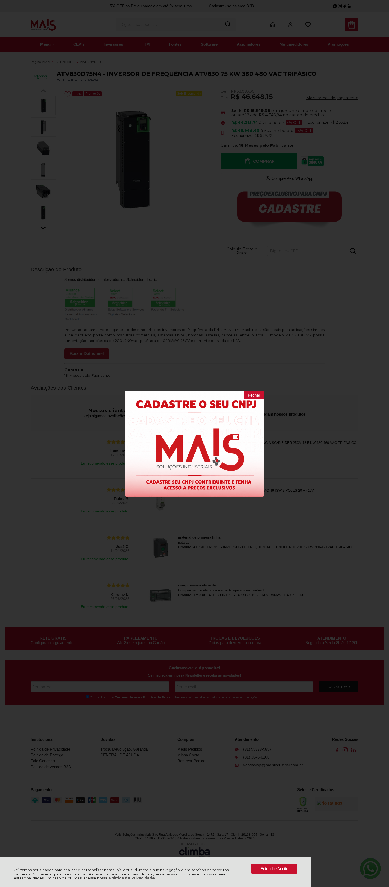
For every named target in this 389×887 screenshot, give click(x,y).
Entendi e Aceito (274, 868)
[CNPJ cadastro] (194, 444)
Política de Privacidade (132, 878)
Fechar (254, 395)
